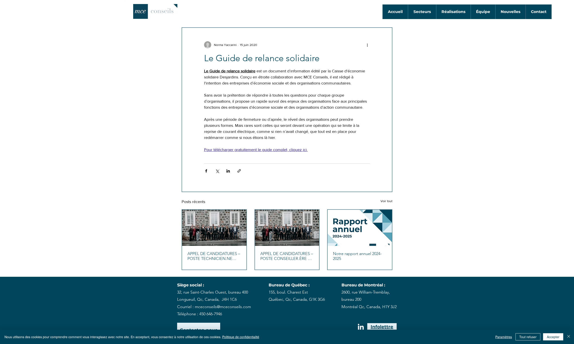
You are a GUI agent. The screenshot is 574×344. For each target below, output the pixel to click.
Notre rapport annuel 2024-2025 (357, 256)
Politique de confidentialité (240, 337)
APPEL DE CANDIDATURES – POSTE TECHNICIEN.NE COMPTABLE (213, 256)
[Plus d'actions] (367, 45)
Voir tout (386, 201)
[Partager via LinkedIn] (228, 171)
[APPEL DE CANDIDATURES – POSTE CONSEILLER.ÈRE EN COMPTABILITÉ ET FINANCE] (287, 228)
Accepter (553, 337)
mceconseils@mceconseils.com (223, 306)
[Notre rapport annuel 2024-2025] (360, 228)
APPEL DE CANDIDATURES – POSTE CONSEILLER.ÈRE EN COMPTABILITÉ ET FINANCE (286, 256)
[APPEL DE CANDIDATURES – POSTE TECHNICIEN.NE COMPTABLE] (214, 228)
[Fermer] (568, 336)
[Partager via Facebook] (206, 171)
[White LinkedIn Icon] (128, 4)
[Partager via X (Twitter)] (217, 171)
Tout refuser (528, 337)
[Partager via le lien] (239, 171)
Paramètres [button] (503, 337)
